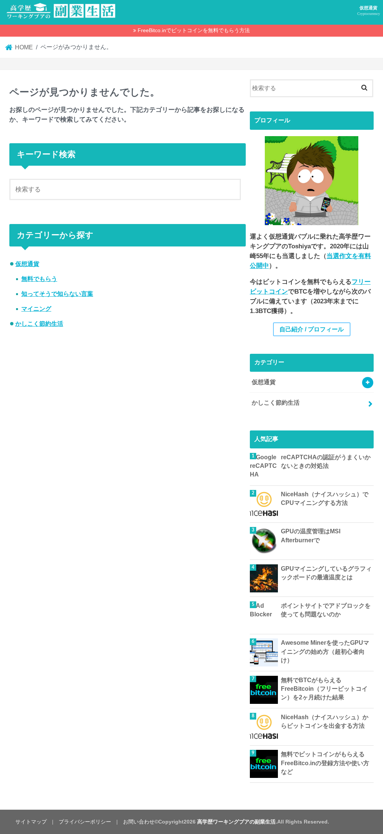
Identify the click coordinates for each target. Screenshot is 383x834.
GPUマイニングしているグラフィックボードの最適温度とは (326, 572)
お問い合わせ (138, 822)
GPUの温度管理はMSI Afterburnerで (310, 535)
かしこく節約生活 (39, 324)
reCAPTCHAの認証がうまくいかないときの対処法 (326, 461)
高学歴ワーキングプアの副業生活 (236, 822)
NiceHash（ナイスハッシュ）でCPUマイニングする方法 (324, 498)
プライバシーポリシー (85, 822)
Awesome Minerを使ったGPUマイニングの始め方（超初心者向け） (325, 651)
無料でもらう (39, 279)
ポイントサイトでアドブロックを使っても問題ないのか (326, 609)
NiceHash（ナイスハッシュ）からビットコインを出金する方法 (324, 721)
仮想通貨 (368, 10)
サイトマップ (31, 822)
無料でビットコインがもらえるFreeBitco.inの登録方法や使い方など (325, 763)
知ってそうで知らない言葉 (57, 294)
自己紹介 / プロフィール (311, 329)
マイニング (36, 309)
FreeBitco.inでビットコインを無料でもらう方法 (194, 30)
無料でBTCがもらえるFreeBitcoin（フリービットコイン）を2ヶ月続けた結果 (324, 689)
